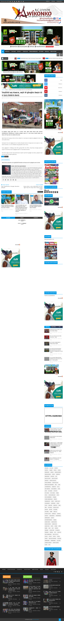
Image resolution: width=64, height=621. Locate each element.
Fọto (58, 495)
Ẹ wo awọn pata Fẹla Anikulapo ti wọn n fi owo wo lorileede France (14, 589)
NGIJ (49, 528)
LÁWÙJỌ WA (25, 51)
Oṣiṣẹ (59, 470)
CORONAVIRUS (48, 486)
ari (56, 476)
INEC (59, 505)
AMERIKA (58, 474)
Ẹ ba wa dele (19, 569)
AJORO (53, 474)
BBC (56, 484)
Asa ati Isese (47, 478)
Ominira (46, 532)
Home (3, 89)
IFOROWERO (47, 503)
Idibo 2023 (57, 501)
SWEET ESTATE (55, 542)
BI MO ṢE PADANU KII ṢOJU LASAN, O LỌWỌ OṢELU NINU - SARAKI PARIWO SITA (56, 430)
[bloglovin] (19, 1)
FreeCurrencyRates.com (49, 239)
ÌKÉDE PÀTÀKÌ (53, 51)
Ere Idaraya (47, 488)
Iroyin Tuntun (27, 569)
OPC (55, 532)
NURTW (56, 528)
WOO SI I (40, 191)
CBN (59, 484)
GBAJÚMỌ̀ (53, 326)
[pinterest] (17, 1)
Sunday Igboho (48, 542)
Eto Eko (51, 468)
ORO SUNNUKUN (48, 534)
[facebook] (8, 1)
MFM (59, 526)
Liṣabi (56, 526)
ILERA (58, 503)
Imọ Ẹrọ (50, 505)
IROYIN (56, 468)
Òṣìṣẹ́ (46, 538)
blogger (8, 217)
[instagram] (12, 1)
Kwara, (18, 98)
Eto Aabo (4, 195)
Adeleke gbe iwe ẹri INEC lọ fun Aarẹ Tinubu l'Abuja (15, 58)
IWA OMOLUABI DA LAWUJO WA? (54, 585)
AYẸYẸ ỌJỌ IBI (55, 482)
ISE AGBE (55, 509)
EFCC (58, 486)
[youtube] (14, 1)
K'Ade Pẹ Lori (48, 513)
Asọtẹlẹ (46, 480)
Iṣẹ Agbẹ (46, 511)
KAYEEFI (58, 58)
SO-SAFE (58, 540)
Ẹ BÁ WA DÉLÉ (59, 1)
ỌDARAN (46, 530)
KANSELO (54, 513)
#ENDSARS (47, 472)
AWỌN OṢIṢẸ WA (35, 569)
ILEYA (46, 505)
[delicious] (23, 1)
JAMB (51, 511)
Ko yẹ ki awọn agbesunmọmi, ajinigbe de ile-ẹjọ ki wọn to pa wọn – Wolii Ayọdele (56, 359)
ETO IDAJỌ (47, 492)
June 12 (55, 511)
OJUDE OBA (52, 530)
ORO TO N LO (55, 534)
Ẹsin (46, 490)
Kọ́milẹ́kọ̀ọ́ (47, 517)
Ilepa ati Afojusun (11, 569)
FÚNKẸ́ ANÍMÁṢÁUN (33, 51)
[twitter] (10, 1)
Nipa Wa (3, 569)
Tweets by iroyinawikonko (49, 295)
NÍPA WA (53, 1)
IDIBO (52, 501)
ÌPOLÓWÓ (14, 51)
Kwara (6, 89)
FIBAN (57, 492)
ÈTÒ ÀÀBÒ (41, 51)
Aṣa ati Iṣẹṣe (54, 478)
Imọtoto (55, 505)
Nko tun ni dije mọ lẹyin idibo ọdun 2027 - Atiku (42, 58)
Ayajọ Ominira (48, 482)
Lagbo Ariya (47, 521)
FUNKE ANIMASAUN (48, 499)
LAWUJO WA (47, 526)
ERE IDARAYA (53, 488)
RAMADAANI (53, 540)
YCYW (46, 544)
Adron (52, 472)
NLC (53, 528)
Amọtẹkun (47, 476)
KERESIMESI (52, 515)
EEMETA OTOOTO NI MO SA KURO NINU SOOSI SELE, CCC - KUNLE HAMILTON (56, 451)
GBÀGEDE (48, 1)
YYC (49, 544)
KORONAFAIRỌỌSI (48, 519)
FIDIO (46, 495)
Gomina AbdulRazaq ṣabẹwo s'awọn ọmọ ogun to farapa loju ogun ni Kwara (7, 206)
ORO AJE (59, 532)
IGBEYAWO (53, 503)
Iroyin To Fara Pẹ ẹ (6, 192)
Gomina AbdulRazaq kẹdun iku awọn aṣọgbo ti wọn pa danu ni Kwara (36, 206)
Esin (59, 488)
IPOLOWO (50, 507)
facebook (36, 217)
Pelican (59, 538)
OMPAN (51, 532)
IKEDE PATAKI (53, 569)
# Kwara (6, 156)
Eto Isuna (52, 492)
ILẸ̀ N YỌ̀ (50, 580)
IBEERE (55, 499)
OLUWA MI (57, 530)
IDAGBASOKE (47, 501)
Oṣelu (55, 470)
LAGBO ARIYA (54, 521)
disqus (21, 217)
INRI (46, 507)
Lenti (52, 526)
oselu (46, 536)
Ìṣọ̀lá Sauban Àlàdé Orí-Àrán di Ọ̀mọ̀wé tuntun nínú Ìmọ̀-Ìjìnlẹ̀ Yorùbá (14, 581)
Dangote (54, 486)
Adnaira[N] (17, 244)
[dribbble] (21, 1)
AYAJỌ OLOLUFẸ (53, 480)
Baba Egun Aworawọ (49, 484)
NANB (46, 528)
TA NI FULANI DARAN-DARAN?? (54, 606)
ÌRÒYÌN (18, 51)
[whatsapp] (60, 571)
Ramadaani (47, 540)
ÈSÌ (59, 326)
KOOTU (52, 517)
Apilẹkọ (46, 468)
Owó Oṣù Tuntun (52, 538)
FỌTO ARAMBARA (48, 497)
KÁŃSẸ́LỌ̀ (47, 51)
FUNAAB (54, 497)
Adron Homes (58, 472)
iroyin (32, 195)
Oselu (31, 58)
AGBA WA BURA (48, 474)
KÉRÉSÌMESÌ (58, 515)
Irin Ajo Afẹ (55, 507)
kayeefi (58, 513)
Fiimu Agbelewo (52, 495)
